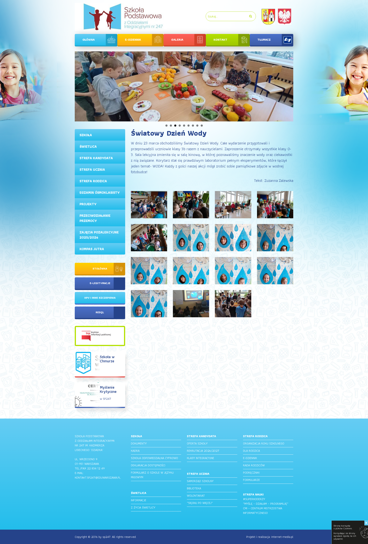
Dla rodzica (251, 450)
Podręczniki (251, 472)
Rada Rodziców (254, 465)
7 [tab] (193, 125)
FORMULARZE (251, 479)
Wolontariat (196, 495)
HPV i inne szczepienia (100, 298)
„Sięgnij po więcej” (200, 502)
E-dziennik (133, 39)
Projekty (88, 204)
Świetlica (88, 146)
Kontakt (220, 39)
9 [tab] (202, 125)
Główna (88, 39)
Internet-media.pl (282, 536)
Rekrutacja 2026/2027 (203, 450)
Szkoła (86, 135)
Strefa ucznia (92, 169)
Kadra (135, 450)
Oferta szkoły (197, 443)
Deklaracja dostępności (148, 465)
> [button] (300, 85)
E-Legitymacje (100, 283)
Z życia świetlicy (143, 507)
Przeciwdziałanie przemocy (95, 218)
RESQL (100, 312)
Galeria (177, 39)
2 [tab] (171, 125)
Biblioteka (194, 488)
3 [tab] (175, 125)
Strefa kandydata (96, 158)
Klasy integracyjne (200, 458)
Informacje (138, 500)
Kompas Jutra (92, 249)
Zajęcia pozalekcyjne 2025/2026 (99, 234)
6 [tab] (188, 125)
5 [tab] (184, 125)
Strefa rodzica (93, 181)
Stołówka (100, 268)
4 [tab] (180, 125)
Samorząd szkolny (200, 481)
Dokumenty (139, 443)
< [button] (68, 85)
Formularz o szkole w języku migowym (152, 475)
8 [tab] (197, 125)
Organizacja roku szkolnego (263, 443)
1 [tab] (166, 125)
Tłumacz (264, 39)
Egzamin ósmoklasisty (100, 192)
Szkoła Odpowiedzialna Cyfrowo (154, 458)
